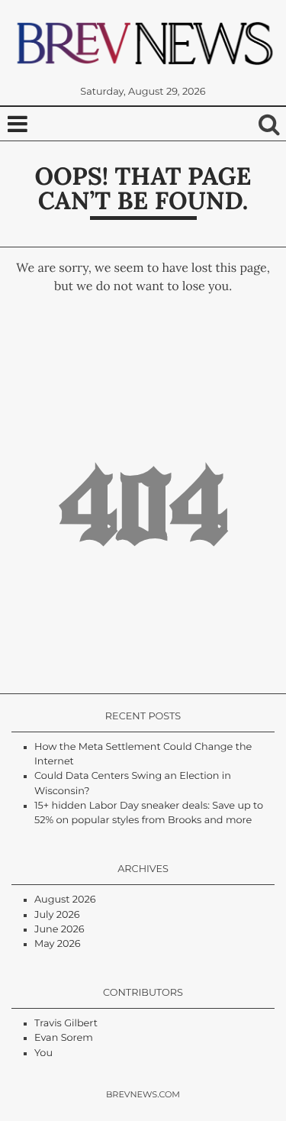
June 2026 (59, 929)
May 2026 (57, 944)
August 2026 (65, 900)
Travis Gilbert (66, 1023)
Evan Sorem (63, 1038)
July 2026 (56, 915)
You (43, 1053)
